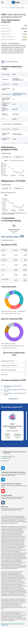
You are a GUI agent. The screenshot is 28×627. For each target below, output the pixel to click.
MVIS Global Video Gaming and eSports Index (19, 94)
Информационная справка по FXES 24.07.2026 (13, 386)
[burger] (2, 2)
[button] (2, 444)
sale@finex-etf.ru (7, 458)
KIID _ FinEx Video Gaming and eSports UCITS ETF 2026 (15, 390)
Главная (2, 7)
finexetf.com (14, 523)
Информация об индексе (9, 365)
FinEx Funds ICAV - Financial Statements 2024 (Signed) (15, 394)
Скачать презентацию (11, 61)
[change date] (10, 157)
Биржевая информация (8, 370)
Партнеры (4, 374)
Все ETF (7, 7)
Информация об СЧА (8, 361)
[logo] (16, 2)
